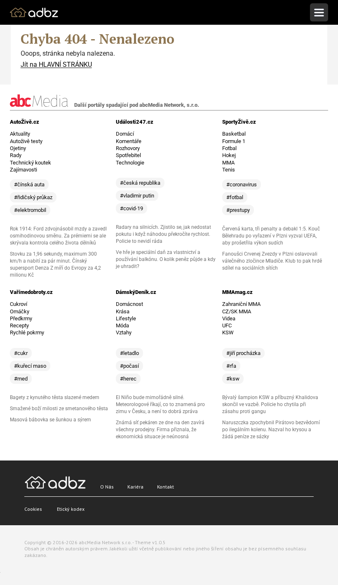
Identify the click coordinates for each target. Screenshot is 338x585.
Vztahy (123, 332)
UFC (227, 325)
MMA (228, 163)
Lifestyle (126, 318)
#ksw (232, 379)
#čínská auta (29, 184)
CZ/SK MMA (236, 311)
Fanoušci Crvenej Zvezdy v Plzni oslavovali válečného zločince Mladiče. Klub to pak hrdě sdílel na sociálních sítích (272, 261)
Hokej (229, 155)
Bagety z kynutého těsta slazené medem (54, 397)
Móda (122, 325)
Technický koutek (30, 163)
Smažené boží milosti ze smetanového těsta (59, 408)
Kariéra (135, 487)
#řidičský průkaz (33, 197)
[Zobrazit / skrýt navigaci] (319, 12)
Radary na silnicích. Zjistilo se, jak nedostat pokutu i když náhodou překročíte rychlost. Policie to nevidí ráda (163, 234)
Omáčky (19, 311)
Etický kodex (70, 509)
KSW (228, 332)
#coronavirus (241, 184)
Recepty (19, 325)
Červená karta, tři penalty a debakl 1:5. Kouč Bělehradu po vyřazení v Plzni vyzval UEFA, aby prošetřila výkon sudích (271, 236)
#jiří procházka (243, 353)
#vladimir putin (137, 196)
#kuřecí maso (30, 366)
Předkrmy (21, 318)
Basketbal (234, 134)
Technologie (130, 163)
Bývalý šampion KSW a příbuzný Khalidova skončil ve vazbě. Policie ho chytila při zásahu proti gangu (270, 404)
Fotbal (229, 148)
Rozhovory (128, 148)
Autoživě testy (26, 141)
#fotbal (234, 197)
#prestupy (238, 210)
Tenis (228, 170)
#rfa (231, 366)
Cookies (33, 509)
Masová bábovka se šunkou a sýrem (50, 420)
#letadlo (129, 353)
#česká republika (140, 183)
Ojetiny (18, 148)
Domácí (125, 134)
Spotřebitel (128, 155)
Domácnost (129, 304)
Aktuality (20, 134)
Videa (228, 318)
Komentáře (128, 141)
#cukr (21, 353)
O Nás (107, 487)
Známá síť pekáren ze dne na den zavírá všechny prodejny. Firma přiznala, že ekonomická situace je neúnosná (160, 429)
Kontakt (165, 487)
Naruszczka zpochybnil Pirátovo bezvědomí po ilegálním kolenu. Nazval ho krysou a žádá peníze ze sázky (271, 429)
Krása (122, 311)
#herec (128, 379)
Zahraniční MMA (241, 304)
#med (21, 379)
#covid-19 (131, 208)
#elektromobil (30, 210)
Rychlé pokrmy (27, 332)
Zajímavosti (23, 170)
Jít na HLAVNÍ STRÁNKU (56, 64)
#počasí (129, 366)
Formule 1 (233, 141)
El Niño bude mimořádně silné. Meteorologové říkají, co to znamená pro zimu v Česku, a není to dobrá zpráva (160, 404)
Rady (15, 155)
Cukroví (18, 304)
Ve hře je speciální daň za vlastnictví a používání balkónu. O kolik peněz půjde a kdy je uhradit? (166, 259)
